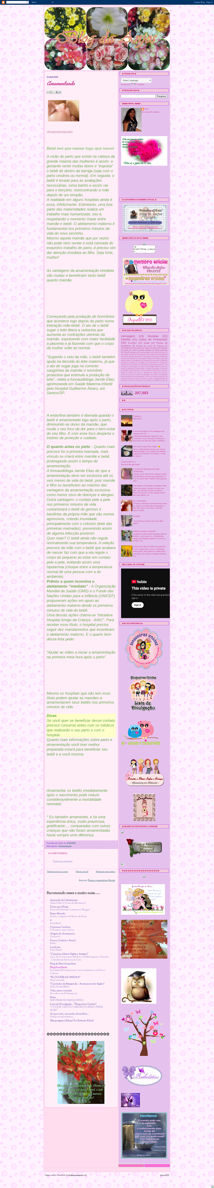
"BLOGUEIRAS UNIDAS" (65, 977)
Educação (124, 354)
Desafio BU (125, 364)
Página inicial (82, 871)
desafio (155, 374)
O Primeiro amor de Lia (62, 930)
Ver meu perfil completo (150, 112)
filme (148, 376)
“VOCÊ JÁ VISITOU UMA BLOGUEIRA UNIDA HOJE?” (76, 1008)
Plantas (159, 343)
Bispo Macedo (57, 914)
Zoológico (137, 516)
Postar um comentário (62, 861)
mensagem (128, 336)
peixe (144, 378)
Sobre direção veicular (132, 356)
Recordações (147, 370)
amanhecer (126, 346)
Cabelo (134, 350)
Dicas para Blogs (59, 907)
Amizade (139, 346)
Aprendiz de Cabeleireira (64, 900)
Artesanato (137, 348)
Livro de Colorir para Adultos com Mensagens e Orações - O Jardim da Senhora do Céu (79, 958)
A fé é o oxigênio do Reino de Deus (68, 916)
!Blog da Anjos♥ (53, 28)
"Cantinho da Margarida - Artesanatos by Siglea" (77, 984)
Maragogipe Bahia (153, 366)
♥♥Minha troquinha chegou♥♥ (144, 531)
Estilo (53, 943)
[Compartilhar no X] (54, 92)
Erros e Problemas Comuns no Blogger (70, 909)
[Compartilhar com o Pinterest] (60, 92)
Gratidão (124, 366)
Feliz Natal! (56, 950)
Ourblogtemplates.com (75, 1175)
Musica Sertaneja (153, 368)
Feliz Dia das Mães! (60, 986)
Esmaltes (132, 343)
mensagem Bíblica (145, 358)
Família (125, 339)
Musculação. (141, 368)
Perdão (125, 370)
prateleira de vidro (127, 380)
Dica (163, 352)
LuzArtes (55, 947)
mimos (157, 358)
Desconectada (57, 980)
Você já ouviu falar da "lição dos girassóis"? (149, 546)
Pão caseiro (151, 354)
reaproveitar (139, 380)
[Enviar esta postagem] (76, 843)
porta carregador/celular (157, 378)
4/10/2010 (71, 843)
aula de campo (135, 374)
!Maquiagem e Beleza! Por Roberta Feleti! (72, 1021)
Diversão (135, 364)
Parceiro (164, 368)
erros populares (139, 376)
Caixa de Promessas (153, 339)
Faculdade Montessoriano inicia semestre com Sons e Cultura (77, 972)
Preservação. (135, 370)
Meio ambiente (146, 350)
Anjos (147, 109)
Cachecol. (55, 936)
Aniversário (155, 360)
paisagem (133, 352)
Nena (53, 997)
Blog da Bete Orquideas (63, 964)
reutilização (137, 360)
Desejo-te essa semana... (62, 1017)
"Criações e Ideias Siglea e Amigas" (69, 954)
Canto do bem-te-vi (128, 462)
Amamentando (61, 83)
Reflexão (164, 348)
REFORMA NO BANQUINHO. (67, 1000)
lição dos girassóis (159, 376)
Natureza (160, 346)
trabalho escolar (160, 380)
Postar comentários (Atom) (101, 880)
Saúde (146, 343)
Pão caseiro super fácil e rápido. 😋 (146, 446)
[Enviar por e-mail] (48, 92)
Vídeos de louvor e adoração (139, 372)
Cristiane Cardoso (60, 927)
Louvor (149, 346)
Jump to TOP (164, 1175)
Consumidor (152, 362)
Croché (156, 352)
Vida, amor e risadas (61, 991)
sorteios (146, 360)
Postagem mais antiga (105, 871)
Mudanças (130, 368)
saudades (149, 380)
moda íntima (134, 378)
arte (155, 356)
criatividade (146, 374)
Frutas (141, 354)
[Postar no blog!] (51, 92)
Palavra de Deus (151, 348)
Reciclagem (125, 348)
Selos (126, 350)
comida (162, 356)
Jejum (142, 366)
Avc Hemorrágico (139, 501)
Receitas (153, 336)
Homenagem (133, 366)
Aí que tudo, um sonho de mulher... (69, 1014)
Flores (134, 354)
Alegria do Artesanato (62, 934)
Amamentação (65, 846)
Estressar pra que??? (158, 364)
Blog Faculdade (58, 967)
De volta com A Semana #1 (63, 993)
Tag (125, 352)
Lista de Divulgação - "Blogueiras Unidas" (73, 1004)
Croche (162, 362)
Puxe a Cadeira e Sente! (63, 940)
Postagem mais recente (57, 871)
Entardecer (55, 923)
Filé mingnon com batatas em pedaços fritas (150, 486)
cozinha (124, 358)
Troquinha (147, 356)
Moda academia (161, 350)
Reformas (157, 370)
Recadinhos (163, 354)
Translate (140, 84)
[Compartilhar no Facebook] (57, 92)
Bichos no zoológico (138, 362)
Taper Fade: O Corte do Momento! (68, 903)
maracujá (124, 378)
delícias (133, 358)
